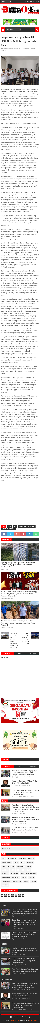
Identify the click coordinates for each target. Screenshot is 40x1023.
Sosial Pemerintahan (8, 529)
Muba (9, 526)
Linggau (11, 866)
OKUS (28, 870)
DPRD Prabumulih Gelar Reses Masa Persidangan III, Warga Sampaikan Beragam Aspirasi (24, 961)
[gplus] (30, 1)
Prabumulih (6, 881)
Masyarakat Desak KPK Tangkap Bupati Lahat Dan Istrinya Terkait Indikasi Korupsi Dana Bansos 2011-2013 (25, 773)
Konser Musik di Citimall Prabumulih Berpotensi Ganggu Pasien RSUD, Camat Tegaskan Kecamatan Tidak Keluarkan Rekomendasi (19, 594)
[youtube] (34, 1)
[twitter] (28, 1)
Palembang (14, 873)
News (12, 870)
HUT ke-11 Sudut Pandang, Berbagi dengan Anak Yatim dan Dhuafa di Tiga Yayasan (25, 950)
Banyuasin (22, 859)
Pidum (24, 877)
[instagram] (38, 1)
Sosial (26, 881)
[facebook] (25, 1)
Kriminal (30, 862)
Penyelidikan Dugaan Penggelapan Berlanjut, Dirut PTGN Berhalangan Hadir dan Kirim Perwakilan (25, 819)
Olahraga (5, 873)
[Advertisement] (20, 503)
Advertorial (12, 859)
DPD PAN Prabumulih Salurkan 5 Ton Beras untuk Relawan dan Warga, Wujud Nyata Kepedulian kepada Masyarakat (25, 912)
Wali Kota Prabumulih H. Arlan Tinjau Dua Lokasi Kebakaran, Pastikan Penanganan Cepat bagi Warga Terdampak (18, 623)
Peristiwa (31, 526)
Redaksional (16, 881)
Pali (15, 526)
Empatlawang (6, 862)
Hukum (16, 862)
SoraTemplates (14, 1020)
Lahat (4, 866)
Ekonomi (31, 859)
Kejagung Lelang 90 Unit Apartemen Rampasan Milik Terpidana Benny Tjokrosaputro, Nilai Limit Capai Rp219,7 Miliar (18, 565)
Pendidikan (22, 526)
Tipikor (33, 881)
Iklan (22, 862)
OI (18, 870)
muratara (5, 885)
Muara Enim (21, 866)
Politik (31, 877)
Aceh (3, 859)
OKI (22, 870)
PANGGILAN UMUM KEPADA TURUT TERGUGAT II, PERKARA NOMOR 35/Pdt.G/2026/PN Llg (24, 935)
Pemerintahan (31, 873)
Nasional (5, 870)
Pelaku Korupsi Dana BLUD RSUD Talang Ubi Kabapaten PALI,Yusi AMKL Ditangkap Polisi (25, 792)
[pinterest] (36, 1)
